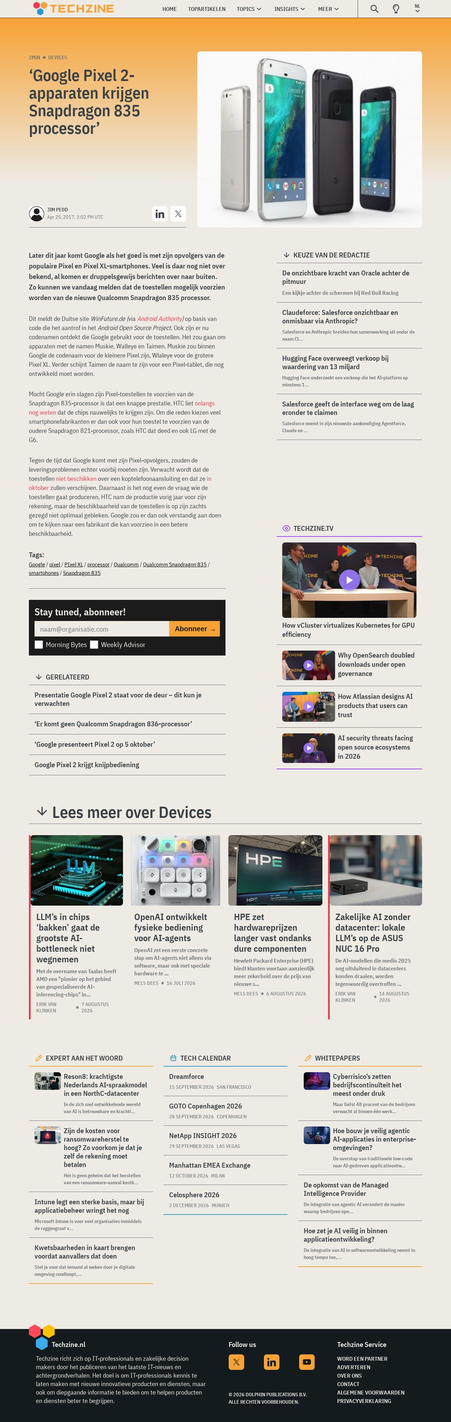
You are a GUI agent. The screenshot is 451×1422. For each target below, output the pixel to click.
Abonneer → (195, 629)
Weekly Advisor (123, 644)
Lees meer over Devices (132, 812)
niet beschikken (76, 478)
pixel (54, 564)
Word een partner (362, 1358)
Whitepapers (337, 1058)
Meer (325, 8)
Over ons (349, 1375)
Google (37, 564)
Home (169, 8)
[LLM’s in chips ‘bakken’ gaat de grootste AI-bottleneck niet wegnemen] (77, 870)
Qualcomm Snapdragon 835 (175, 564)
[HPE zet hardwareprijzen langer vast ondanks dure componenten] (275, 870)
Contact (348, 1383)
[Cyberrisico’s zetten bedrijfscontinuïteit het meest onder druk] (317, 1093)
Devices (57, 57)
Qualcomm (126, 564)
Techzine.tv (314, 528)
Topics (246, 8)
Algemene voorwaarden (370, 1392)
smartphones (44, 572)
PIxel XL (73, 564)
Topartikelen (207, 8)
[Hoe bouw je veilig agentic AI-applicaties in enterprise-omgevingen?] (317, 1147)
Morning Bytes (66, 644)
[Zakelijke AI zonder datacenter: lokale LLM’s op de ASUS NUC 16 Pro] (376, 870)
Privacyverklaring (364, 1400)
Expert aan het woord (84, 1058)
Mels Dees (146, 983)
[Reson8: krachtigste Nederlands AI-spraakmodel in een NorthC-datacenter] (48, 1093)
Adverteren (353, 1367)
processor (98, 564)
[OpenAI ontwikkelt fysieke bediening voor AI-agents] (176, 870)
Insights (286, 8)
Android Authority (159, 319)
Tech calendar (205, 1058)
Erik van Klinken (46, 1007)
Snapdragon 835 (82, 572)
